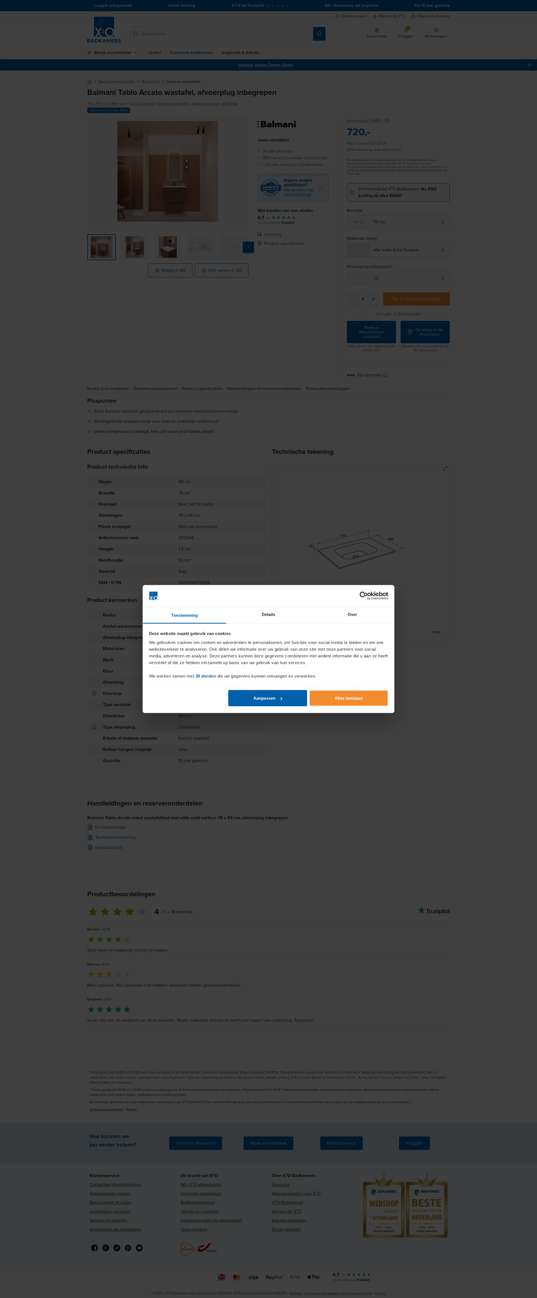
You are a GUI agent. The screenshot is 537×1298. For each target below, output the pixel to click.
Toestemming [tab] (184, 615)
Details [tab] (268, 614)
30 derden (206, 675)
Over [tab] (352, 614)
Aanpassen (264, 698)
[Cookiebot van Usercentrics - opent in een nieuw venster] (363, 596)
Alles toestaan (348, 698)
